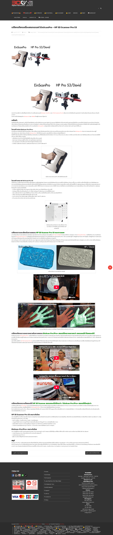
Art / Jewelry (17, 531)
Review (68, 531)
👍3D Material (48, 13)
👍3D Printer (38, 13)
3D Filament (41, 527)
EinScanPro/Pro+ (81, 235)
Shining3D (34, 529)
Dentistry (95, 530)
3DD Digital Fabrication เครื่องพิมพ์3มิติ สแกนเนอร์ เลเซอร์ (30, 524)
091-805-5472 (88, 500)
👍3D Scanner (59, 13)
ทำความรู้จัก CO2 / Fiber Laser (69, 528)
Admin (25, 32)
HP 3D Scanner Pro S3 (57, 113)
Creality (42, 529)
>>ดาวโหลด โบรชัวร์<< (94, 532)
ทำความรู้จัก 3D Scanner (20, 528)
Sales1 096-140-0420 (88, 492)
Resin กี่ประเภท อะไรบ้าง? (74, 527)
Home (46, 471)
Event (46, 533)
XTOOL (15, 529)
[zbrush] (23, 34)
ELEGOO (95, 528)
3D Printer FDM (48, 526)
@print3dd (91, 509)
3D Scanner (48, 478)
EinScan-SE (27, 116)
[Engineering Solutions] (90, 32)
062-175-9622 (89, 493)
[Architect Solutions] (48, 32)
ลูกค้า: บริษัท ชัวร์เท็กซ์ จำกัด (93, 453)
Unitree (48, 529)
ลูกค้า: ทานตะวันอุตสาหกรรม (19, 453)
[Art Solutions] (55, 32)
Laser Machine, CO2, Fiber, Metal (53, 481)
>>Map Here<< (88, 512)
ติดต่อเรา (24, 533)
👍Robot (82, 13)
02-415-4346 (88, 506)
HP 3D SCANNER (57, 235)
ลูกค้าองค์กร (32, 533)
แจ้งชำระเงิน (17, 533)
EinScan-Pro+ (33, 133)
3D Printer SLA (89, 526)
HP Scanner (24, 405)
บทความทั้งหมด (31, 532)
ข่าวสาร (34, 32)
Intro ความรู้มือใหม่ (96, 531)
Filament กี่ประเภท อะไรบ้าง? (52, 527)
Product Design (43, 531)
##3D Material (49, 487)
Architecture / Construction (29, 531)
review (31, 32)
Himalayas (47, 524)
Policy (46, 500)
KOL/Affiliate (87, 529)
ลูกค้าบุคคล (40, 533)
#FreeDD (16, 532)
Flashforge (27, 529)
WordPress (62, 524)
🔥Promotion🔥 (16, 13)
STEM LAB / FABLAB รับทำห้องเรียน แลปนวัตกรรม (26, 530)
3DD (21, 529)
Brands (75, 13)
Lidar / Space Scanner (47, 528)
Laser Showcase (77, 531)
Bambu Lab (88, 528)
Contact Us (32, 17)
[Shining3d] (18, 34)
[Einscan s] (79, 32)
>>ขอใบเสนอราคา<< (82, 532)
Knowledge (52, 532)
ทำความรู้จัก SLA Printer (20, 527)
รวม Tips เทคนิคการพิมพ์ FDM (75, 526)
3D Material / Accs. (49, 484)
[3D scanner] (40, 32)
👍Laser (68, 13)
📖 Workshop (91, 13)
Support (47, 490)
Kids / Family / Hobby (45, 530)
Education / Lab (74, 530)
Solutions (17, 17)
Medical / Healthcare (86, 530)
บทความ (25, 17)
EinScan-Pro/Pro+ (45, 113)
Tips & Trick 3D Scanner (34, 528)
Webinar (23, 532)
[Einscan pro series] (72, 32)
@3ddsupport (92, 511)
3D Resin (64, 527)
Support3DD (86, 531)
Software (54, 529)
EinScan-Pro (79, 131)
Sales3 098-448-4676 (88, 495)
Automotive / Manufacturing (61, 530)
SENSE (33, 116)
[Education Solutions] (63, 32)
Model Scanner (96, 527)
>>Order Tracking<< (70, 532)
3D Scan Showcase (60, 531)
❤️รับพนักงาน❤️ (27, 13)
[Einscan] (83, 32)
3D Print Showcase (42, 532)
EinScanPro (41, 126)
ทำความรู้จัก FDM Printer (60, 526)
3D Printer (47, 475)
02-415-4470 (88, 507)
